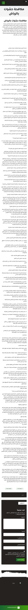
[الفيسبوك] (19, 597)
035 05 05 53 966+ (11, 587)
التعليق (23, 517)
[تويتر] (16, 597)
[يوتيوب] (8, 597)
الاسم (23, 531)
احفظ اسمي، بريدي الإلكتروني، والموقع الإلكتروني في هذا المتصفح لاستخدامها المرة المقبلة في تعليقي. (15, 554)
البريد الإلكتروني (21, 538)
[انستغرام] (11, 597)
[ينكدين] (14, 597)
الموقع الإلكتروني (21, 545)
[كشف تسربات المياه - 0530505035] (21, 3)
